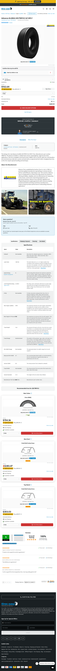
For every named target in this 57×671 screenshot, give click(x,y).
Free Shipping (37, 651)
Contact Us (9, 647)
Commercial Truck (26, 659)
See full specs (27, 112)
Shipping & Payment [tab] (25, 241)
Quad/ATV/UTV (42, 659)
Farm (22, 661)
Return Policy (44, 647)
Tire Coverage (4, 651)
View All (25, 661)
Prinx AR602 (28, 397)
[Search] (43, 9)
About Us (22, 647)
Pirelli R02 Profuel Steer (28, 443)
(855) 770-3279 (34, 228)
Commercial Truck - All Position (8, 20)
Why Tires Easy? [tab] (32, 139)
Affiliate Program (29, 651)
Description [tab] (23, 139)
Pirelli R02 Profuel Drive (27, 489)
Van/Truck (15, 659)
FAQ (19, 649)
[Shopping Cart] (50, 9)
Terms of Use (49, 649)
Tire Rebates (16, 647)
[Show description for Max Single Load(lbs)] (15, 306)
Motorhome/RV (34, 659)
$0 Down (49, 89)
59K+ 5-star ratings (8, 609)
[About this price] (20, 89)
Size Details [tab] (42, 241)
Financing (27, 647)
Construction (17, 661)
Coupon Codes (24, 649)
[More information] (31, 393)
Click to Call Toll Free (29, 597)
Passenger (3, 659)
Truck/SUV (9, 659)
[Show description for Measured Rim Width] (15, 356)
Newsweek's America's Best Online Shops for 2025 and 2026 (36, 609)
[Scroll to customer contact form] (37, 132)
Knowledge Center (20, 651)
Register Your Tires (5, 649)
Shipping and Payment (35, 647)
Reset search (33, 13)
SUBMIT (28, 633)
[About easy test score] (28, 62)
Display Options (19, 582)
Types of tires (6, 285)
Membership (14, 649)
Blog (42, 651)
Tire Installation (41, 649)
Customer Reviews (32, 649)
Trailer (19, 659)
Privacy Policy (12, 651)
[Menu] (53, 9)
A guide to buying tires (8, 274)
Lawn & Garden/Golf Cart (7, 661)
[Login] (47, 9)
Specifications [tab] (14, 241)
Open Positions (4, 654)
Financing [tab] (34, 241)
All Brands (3, 647)
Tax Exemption (47, 651)
